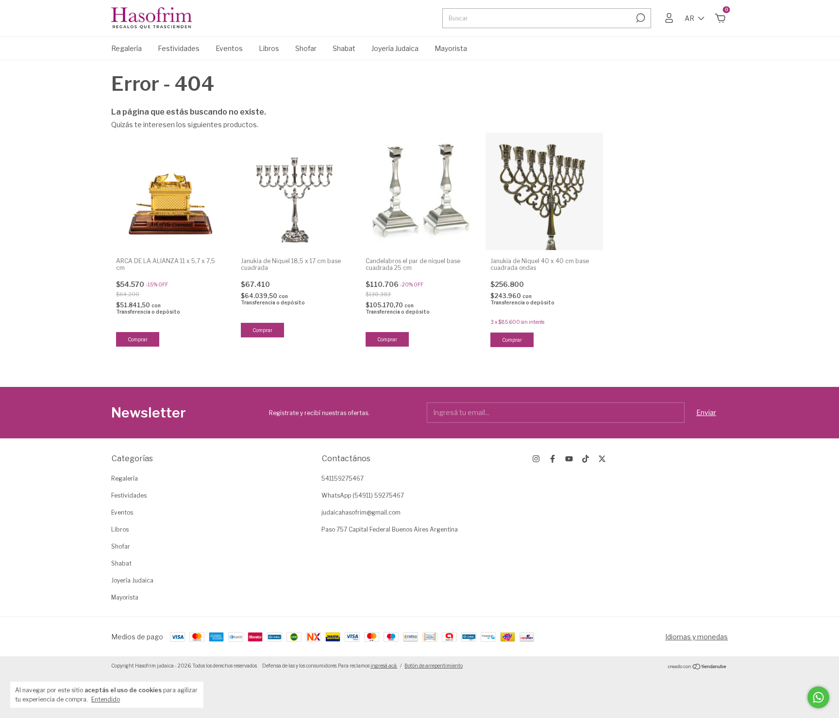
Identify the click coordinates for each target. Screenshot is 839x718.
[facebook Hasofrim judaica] (552, 459)
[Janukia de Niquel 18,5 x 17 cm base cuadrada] (294, 191)
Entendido (105, 699)
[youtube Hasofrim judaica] (569, 459)
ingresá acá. (383, 665)
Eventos (229, 48)
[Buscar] (640, 18)
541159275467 (342, 478)
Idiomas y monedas (696, 637)
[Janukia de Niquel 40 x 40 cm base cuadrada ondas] (544, 191)
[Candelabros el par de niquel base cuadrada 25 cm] (419, 191)
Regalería (126, 48)
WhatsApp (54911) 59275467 (362, 495)
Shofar (306, 48)
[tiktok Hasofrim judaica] (585, 459)
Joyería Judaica (395, 48)
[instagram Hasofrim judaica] (536, 459)
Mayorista (451, 48)
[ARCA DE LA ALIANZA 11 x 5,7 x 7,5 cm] (170, 191)
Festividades (179, 48)
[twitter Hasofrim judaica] (602, 459)
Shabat (344, 48)
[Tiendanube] (697, 667)
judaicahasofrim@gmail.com (361, 512)
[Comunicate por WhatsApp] (818, 697)
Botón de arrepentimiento (433, 665)
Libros (269, 48)
